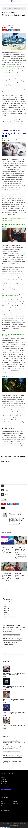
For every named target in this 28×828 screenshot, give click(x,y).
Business (6, 610)
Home (5, 8)
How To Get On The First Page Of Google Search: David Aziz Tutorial (7, 550)
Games (14, 805)
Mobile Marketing (5, 810)
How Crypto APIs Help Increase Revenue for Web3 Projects (13, 687)
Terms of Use (4, 783)
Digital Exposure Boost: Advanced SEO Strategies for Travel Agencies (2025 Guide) (7, 577)
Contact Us (3, 779)
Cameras (6, 612)
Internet (14, 808)
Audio (5, 606)
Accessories (7, 602)
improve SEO (8, 508)
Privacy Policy (4, 781)
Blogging (6, 608)
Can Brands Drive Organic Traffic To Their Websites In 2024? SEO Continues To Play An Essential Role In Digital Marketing (20, 553)
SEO (13, 25)
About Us (3, 777)
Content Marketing (9, 617)
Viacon (20, 519)
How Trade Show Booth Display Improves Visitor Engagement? (13, 700)
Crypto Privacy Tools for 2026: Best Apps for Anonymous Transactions (14, 713)
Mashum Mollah (15, 514)
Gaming (2, 808)
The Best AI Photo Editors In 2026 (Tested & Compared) (14, 726)
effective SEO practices (8, 66)
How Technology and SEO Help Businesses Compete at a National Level (14, 674)
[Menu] (1, 2)
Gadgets (3, 805)
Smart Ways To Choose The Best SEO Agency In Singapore (19, 576)
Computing (7, 615)
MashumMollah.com (13, 524)
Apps (5, 604)
